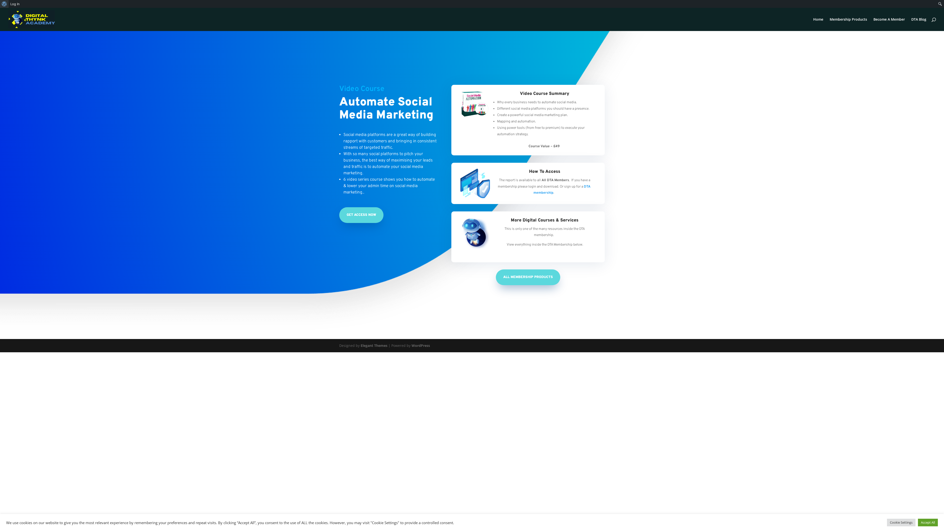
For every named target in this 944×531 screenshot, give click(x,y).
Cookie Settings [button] (901, 522)
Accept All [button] (928, 522)
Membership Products (848, 20)
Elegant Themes (374, 345)
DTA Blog (918, 20)
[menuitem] (4, 4)
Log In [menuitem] (15, 4)
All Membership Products (528, 277)
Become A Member (889, 20)
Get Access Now (361, 215)
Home (818, 20)
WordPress (421, 345)
